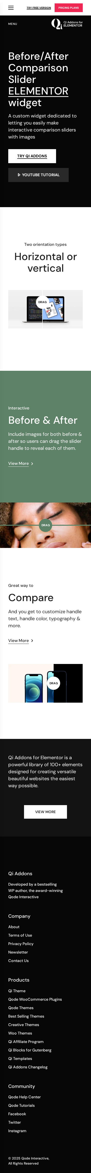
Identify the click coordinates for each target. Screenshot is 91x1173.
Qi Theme (16, 990)
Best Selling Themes (26, 1016)
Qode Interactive (35, 1158)
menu (12, 24)
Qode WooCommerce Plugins (35, 999)
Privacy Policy (20, 943)
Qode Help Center (24, 1097)
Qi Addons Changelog (28, 1067)
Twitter (14, 1122)
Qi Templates (20, 1058)
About (13, 926)
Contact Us (18, 960)
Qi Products (11, 7)
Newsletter (18, 952)
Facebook (17, 1113)
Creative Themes (23, 1024)
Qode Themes (20, 1007)
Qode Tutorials (21, 1105)
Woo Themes (20, 1033)
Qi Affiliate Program (26, 1041)
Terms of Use (20, 935)
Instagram (17, 1130)
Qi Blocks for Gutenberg (29, 1050)
